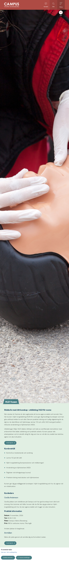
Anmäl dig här (11, 443)
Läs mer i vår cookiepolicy (9, 552)
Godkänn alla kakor (8, 557)
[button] (46, 5)
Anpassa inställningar (24, 557)
